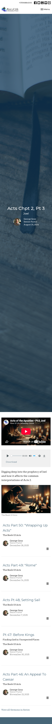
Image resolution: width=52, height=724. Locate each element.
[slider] (16, 455)
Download (11, 462)
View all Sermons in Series (15, 710)
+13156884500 (25, 3)
